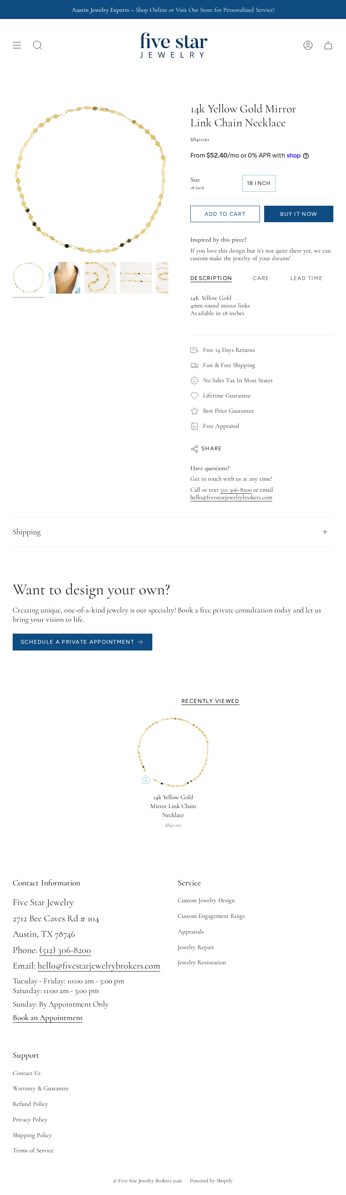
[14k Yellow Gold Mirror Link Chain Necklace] (173, 752)
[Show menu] (17, 45)
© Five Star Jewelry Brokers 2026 (147, 1180)
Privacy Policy (30, 1119)
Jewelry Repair (196, 947)
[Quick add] (146, 779)
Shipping (27, 531)
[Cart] (328, 45)
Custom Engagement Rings (211, 916)
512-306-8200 (235, 489)
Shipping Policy (32, 1135)
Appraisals (191, 931)
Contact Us (27, 1073)
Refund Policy (30, 1104)
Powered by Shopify (211, 1180)
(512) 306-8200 (65, 950)
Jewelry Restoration (202, 962)
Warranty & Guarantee (41, 1088)
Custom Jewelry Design (206, 900)
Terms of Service (33, 1150)
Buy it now (298, 214)
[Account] (308, 45)
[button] (37, 45)
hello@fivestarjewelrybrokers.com (231, 497)
